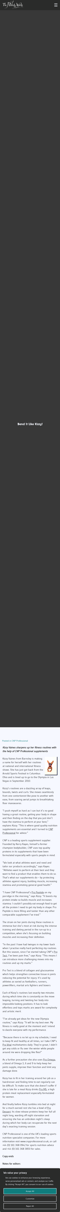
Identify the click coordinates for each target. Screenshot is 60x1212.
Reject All (30, 1206)
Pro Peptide (38, 892)
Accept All (30, 1191)
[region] (30, 1190)
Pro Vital (7, 1044)
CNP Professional (20, 740)
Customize (30, 1198)
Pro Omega (49, 1059)
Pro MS (43, 1089)
